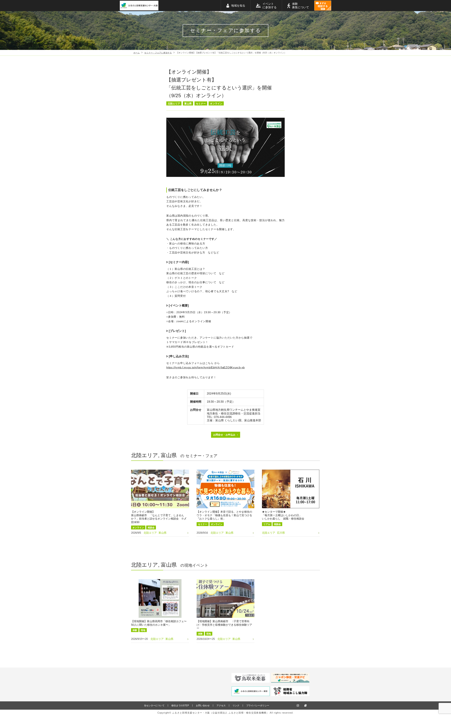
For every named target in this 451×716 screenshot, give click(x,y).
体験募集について (300, 5)
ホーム (136, 52)
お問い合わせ (203, 705)
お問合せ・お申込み (224, 434)
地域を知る (238, 5)
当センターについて (154, 705)
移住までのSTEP (180, 705)
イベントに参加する (269, 5)
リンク (236, 705)
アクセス (221, 705)
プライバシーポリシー (257, 705)
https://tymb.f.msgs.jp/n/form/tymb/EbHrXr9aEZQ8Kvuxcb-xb (205, 367)
